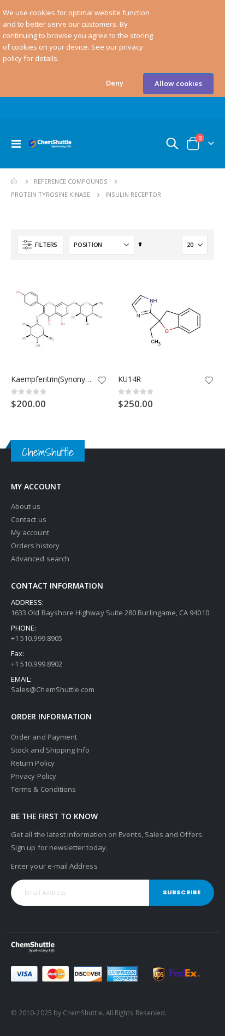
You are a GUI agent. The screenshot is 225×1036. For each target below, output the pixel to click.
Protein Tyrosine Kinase (50, 194)
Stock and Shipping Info (50, 750)
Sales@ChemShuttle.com (52, 689)
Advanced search (40, 559)
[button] (114, 83)
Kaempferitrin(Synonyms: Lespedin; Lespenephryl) (53, 379)
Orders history (35, 545)
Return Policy (33, 763)
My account (30, 532)
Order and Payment (44, 737)
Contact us (28, 519)
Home (15, 181)
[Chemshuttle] (50, 143)
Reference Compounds (71, 181)
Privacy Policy (33, 776)
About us (26, 506)
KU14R (129, 379)
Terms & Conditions (43, 789)
